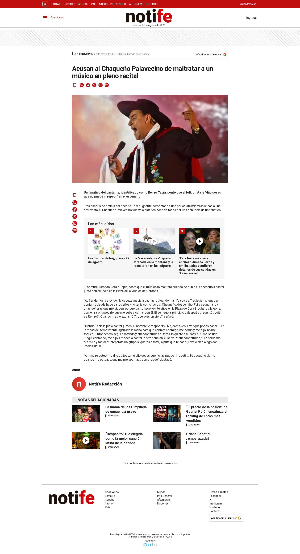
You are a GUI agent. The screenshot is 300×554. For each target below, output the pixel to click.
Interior (83, 4)
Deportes (152, 4)
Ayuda (169, 537)
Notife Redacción (105, 384)
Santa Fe (56, 4)
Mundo (103, 4)
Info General (118, 4)
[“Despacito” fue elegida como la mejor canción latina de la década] (86, 440)
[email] (100, 85)
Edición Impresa (247, 4)
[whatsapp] (82, 85)
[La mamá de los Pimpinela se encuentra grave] (86, 413)
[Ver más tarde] (75, 85)
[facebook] (88, 85)
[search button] (45, 4)
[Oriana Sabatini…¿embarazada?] (167, 440)
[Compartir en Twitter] (94, 85)
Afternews (136, 4)
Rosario (70, 4)
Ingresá (251, 17)
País (93, 4)
